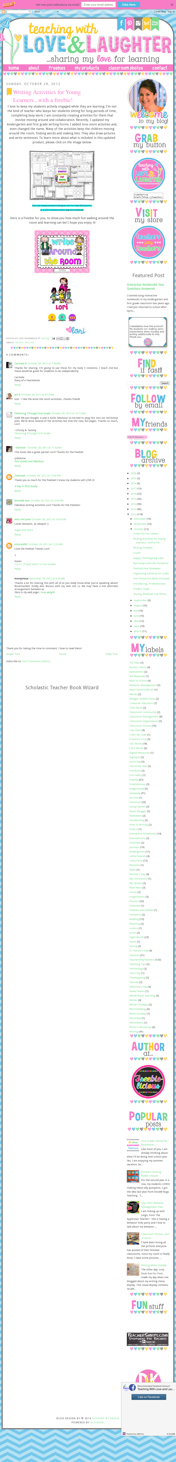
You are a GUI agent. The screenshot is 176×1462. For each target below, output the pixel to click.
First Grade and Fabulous (29, 461)
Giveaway (134, 793)
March (138, 631)
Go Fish (133, 797)
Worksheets (136, 1022)
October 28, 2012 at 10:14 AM (69, 413)
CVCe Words (136, 748)
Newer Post (13, 654)
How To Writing (138, 824)
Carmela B (20, 363)
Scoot (132, 932)
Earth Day (135, 761)
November (140, 524)
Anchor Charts (137, 667)
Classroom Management (144, 716)
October (139, 529)
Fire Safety (135, 775)
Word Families (137, 1013)
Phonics (134, 901)
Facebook (135, 770)
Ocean (133, 892)
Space (132, 941)
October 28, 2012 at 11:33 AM (45, 447)
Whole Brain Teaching (142, 995)
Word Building (137, 1009)
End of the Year (138, 766)
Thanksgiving (137, 977)
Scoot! (137, 552)
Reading (134, 919)
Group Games (137, 806)
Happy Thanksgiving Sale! (148, 558)
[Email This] (58, 338)
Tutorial (134, 982)
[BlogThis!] (61, 338)
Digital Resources (139, 752)
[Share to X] (64, 338)
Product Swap (141, 588)
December (140, 518)
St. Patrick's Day (138, 950)
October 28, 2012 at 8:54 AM (37, 394)
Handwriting (136, 820)
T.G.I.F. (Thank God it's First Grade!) (35, 564)
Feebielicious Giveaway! (147, 568)
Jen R (17, 394)
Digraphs (134, 757)
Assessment (136, 671)
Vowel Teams (137, 991)
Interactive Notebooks (142, 833)
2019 (134, 478)
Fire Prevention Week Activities (151, 578)
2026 (134, 473)
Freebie (19, 342)
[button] (88, 4)
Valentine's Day (138, 986)
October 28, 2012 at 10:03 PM (49, 519)
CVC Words (135, 743)
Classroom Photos (140, 725)
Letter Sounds (137, 856)
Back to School (138, 680)
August (138, 605)
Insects (133, 829)
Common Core (138, 739)
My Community (138, 878)
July (136, 610)
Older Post (112, 654)
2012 (134, 514)
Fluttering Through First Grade (32, 413)
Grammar (135, 802)
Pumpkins (135, 914)
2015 (134, 498)
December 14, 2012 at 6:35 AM (47, 578)
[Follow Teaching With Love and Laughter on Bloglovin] (137, 439)
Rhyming (134, 923)
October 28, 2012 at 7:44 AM (44, 363)
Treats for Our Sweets (146, 533)
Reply (17, 384)
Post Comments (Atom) (36, 661)
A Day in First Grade (25, 486)
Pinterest (134, 905)
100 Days (134, 662)
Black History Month (141, 689)
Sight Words (136, 937)
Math (132, 869)
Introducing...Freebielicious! (149, 583)
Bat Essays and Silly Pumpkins (150, 563)
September (141, 600)
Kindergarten (137, 851)
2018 (134, 483)
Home (62, 654)
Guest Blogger (137, 811)
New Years (135, 887)
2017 (134, 488)
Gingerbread (136, 788)
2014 (134, 504)
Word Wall (135, 1018)
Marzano (134, 865)
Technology (136, 968)
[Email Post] (53, 338)
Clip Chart (135, 730)
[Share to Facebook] (67, 338)
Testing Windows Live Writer (150, 594)
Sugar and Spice (23, 530)
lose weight (48, 592)
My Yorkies (135, 883)
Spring (133, 946)
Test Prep (135, 973)
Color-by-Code (137, 734)
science (133, 928)
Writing (29, 342)
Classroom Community (142, 712)
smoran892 (21, 544)
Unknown (20, 475)
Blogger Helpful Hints (142, 698)
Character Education (141, 703)
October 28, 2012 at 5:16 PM (47, 500)
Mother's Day (137, 874)
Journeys (134, 847)
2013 (134, 509)
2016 (134, 493)
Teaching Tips (137, 964)
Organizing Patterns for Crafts (151, 573)
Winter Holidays (138, 1004)
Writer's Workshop (140, 1027)
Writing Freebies (143, 547)
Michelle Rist (22, 500)
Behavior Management (143, 685)
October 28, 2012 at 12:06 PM (44, 475)
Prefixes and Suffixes (141, 910)
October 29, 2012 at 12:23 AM (46, 544)
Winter (133, 1000)
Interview (134, 842)
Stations (134, 955)
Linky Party (135, 860)
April (137, 626)
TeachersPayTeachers (142, 959)
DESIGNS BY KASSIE (105, 1418)
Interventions (137, 838)
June (137, 615)
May (137, 621)
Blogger (96, 1422)
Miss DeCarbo (22, 519)
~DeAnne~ (20, 447)
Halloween (135, 815)
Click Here (128, 5)
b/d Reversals (137, 676)
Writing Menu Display (153, 1265)
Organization (137, 896)
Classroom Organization (143, 721)
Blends (133, 694)
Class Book (135, 707)
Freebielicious (137, 784)
